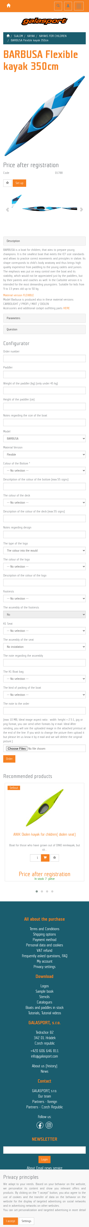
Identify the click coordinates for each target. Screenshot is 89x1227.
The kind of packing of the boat (22, 687)
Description (13, 241)
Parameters (13, 318)
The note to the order (16, 703)
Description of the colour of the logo (24, 575)
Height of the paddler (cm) (19, 399)
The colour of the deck (16, 495)
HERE (66, 308)
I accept (10, 1221)
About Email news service (44, 1168)
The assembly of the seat (18, 639)
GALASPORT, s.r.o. (44, 1091)
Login (44, 1159)
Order (9, 758)
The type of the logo (15, 543)
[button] (36, 891)
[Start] (8, 36)
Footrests (8, 591)
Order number (11, 351)
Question (12, 329)
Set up (19, 183)
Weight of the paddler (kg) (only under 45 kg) (30, 383)
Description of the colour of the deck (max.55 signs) (34, 511)
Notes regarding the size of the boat (25, 415)
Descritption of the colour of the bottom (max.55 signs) (35, 479)
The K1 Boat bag (13, 671)
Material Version (12, 447)
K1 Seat (8, 623)
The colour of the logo (16, 559)
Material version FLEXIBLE (18, 295)
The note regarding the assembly (23, 655)
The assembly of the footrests (21, 607)
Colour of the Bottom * (16, 463)
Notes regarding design (17, 527)
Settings (26, 1221)
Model (6, 431)
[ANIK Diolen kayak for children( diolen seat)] (44, 807)
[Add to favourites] (7, 183)
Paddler (8, 367)
